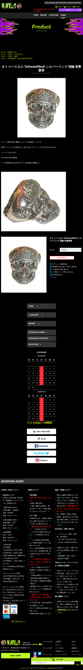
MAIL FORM (15, 655)
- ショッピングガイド (61, 654)
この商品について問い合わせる (62, 272)
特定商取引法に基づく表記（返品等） (65, 267)
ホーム (3, 52)
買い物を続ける (57, 275)
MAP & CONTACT (50, 3)
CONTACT (77, 6)
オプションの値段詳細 (59, 264)
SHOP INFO (34, 344)
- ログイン (58, 645)
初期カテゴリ (12, 52)
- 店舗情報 (74, 648)
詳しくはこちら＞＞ (18, 621)
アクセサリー (19, 54)
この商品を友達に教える (60, 269)
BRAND (43, 15)
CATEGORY (54, 15)
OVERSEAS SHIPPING (74, 3)
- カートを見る (59, 648)
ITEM (36, 15)
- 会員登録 (58, 641)
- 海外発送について (60, 651)
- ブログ (73, 645)
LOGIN (59, 6)
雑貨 (16, 56)
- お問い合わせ (75, 651)
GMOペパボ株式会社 (48, 668)
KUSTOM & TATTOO (25, 58)
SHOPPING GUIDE (61, 3)
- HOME (73, 641)
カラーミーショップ (25, 668)
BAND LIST (63, 16)
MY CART (68, 6)
